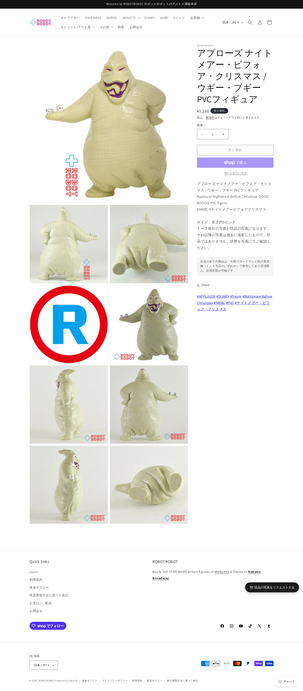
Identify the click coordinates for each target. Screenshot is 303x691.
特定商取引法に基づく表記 (49, 595)
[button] (131, 17)
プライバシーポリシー (115, 680)
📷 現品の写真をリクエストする (272, 587)
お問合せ (36, 611)
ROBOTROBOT (46, 680)
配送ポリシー (155, 680)
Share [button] (205, 285)
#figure (236, 296)
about (34, 572)
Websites (221, 571)
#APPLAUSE (206, 296)
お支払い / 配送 (41, 603)
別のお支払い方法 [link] (235, 173)
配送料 (210, 117)
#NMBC (219, 302)
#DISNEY (222, 296)
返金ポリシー (39, 587)
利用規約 (36, 579)
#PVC (230, 302)
